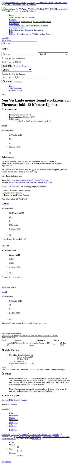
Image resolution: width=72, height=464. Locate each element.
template (41, 121)
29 (10, 217)
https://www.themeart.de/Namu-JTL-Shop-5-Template (28, 180)
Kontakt (24, 400)
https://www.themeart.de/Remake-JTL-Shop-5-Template (30, 182)
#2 (10, 235)
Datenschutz (13, 419)
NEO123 (5, 204)
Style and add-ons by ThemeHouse (27, 437)
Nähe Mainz (13, 225)
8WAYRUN (36, 439)
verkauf (47, 121)
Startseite (5, 400)
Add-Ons (55, 434)
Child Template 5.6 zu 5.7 (21, 355)
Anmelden (5, 409)
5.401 (11, 259)
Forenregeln (13, 415)
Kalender (17, 400)
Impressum (13, 424)
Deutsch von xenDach (56, 437)
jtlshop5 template (31, 121)
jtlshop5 (20, 121)
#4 (10, 319)
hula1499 (5, 246)
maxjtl (28, 115)
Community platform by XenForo (26, 434)
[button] (3, 7)
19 (10, 139)
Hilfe (11, 400)
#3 (10, 273)
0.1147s (20, 451)
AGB (11, 422)
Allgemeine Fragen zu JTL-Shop (21, 363)
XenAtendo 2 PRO (9, 439)
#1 (10, 153)
